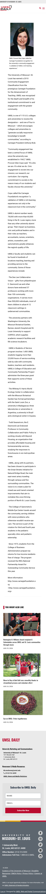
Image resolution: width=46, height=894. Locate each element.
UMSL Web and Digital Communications (31, 892)
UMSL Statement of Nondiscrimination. (17, 885)
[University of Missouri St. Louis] (16, 839)
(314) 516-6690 (10, 773)
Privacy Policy (28, 873)
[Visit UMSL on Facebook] (40, 833)
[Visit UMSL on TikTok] (40, 844)
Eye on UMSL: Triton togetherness (15, 718)
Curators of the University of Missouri (16, 871)
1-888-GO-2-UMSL (27, 855)
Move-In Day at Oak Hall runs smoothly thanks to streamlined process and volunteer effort (20, 681)
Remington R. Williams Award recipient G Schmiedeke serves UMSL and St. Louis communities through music (21, 642)
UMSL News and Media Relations (15, 776)
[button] (43, 8)
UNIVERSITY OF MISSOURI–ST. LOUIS (10, 2)
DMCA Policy (16, 873)
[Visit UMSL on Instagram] (40, 839)
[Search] (40, 8)
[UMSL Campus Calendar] (40, 856)
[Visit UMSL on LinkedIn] (40, 850)
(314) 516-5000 (21, 852)
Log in (2, 892)
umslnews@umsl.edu (12, 770)
